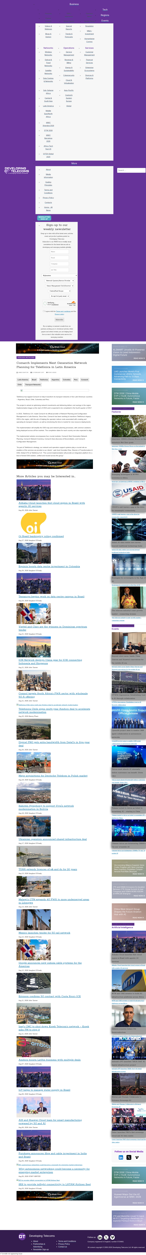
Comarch (84, 380)
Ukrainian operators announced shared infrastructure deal (53, 839)
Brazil (34, 380)
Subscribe (59, 320)
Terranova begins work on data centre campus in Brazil (51, 596)
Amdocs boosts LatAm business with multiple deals (50, 1060)
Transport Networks (33, 384)
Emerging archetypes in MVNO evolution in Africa (128, 482)
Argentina (55, 380)
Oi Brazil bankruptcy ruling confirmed (41, 536)
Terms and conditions (63, 311)
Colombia (66, 380)
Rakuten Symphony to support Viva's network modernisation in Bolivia (46, 807)
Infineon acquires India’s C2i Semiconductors (127, 1036)
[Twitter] (129, 1157)
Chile (20, 384)
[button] (48, 9)
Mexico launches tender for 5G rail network (44, 932)
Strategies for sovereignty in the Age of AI (126, 585)
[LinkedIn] (121, 1157)
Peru (76, 380)
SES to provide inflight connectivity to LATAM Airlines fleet (55, 1184)
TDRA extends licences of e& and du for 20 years (48, 869)
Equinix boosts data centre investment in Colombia (49, 566)
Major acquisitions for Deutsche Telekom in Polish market (53, 775)
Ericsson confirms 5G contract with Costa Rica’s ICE (50, 996)
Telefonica (44, 380)
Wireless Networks (25, 357)
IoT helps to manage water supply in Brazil (44, 1090)
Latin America (23, 380)
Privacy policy (59, 314)
